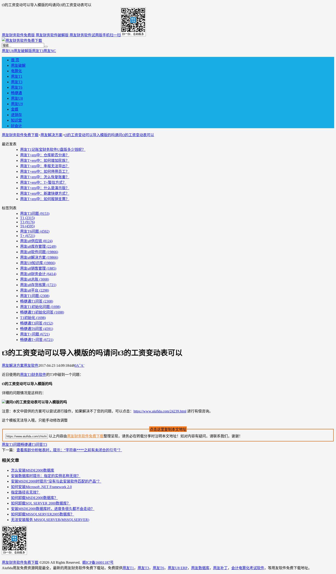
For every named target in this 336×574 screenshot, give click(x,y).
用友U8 (8, 51)
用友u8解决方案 (39, 257)
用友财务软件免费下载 (20, 135)
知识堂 (16, 120)
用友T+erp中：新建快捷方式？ (44, 193)
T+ (27, 236)
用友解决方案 (51, 135)
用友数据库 (200, 568)
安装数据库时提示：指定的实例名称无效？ (45, 476)
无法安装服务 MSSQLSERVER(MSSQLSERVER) (50, 520)
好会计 (16, 126)
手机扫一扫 (111, 35)
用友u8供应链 (36, 241)
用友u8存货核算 (38, 285)
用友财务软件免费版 (18, 35)
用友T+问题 (35, 334)
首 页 (15, 60)
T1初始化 (33, 318)
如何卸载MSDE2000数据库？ (34, 498)
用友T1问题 (34, 296)
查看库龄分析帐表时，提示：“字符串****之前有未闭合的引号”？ (69, 450)
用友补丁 (220, 568)
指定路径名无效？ (25, 492)
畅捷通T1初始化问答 (42, 312)
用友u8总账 (34, 279)
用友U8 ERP (177, 568)
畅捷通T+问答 (36, 340)
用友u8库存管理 (38, 246)
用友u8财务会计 (38, 274)
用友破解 (18, 65)
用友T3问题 (34, 213)
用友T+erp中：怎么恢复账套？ (44, 177)
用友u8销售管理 (38, 268)
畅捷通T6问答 (36, 329)
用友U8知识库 (37, 263)
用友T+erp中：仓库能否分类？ (44, 155)
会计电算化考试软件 (247, 568)
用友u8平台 (34, 290)
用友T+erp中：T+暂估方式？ (43, 182)
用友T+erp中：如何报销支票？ (44, 199)
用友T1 (16, 76)
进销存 (16, 115)
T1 (27, 218)
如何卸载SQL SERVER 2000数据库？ (40, 503)
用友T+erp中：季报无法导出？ (44, 166)
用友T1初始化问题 (40, 307)
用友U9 (17, 104)
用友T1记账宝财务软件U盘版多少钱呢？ (52, 149)
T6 (27, 226)
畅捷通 (16, 93)
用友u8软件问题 (39, 252)
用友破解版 (23, 51)
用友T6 (16, 87)
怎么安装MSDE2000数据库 (32, 470)
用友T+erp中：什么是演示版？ (44, 188)
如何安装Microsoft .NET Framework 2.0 (41, 487)
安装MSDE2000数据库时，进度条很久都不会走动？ (52, 509)
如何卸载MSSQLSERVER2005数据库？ (42, 514)
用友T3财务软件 (33, 375)
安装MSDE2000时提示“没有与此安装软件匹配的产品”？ (56, 481)
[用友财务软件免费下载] (22, 41)
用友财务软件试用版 (85, 35)
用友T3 (37, 51)
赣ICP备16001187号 (98, 562)
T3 (27, 222)
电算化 (16, 71)
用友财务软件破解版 (52, 35)
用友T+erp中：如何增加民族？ (44, 160)
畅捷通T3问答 (36, 323)
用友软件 (31, 365)
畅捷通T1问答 (36, 301)
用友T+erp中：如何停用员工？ (44, 171)
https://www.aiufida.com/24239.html (159, 411)
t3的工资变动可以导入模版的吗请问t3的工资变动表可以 (109, 135)
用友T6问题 (34, 231)
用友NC (49, 51)
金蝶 (14, 109)
